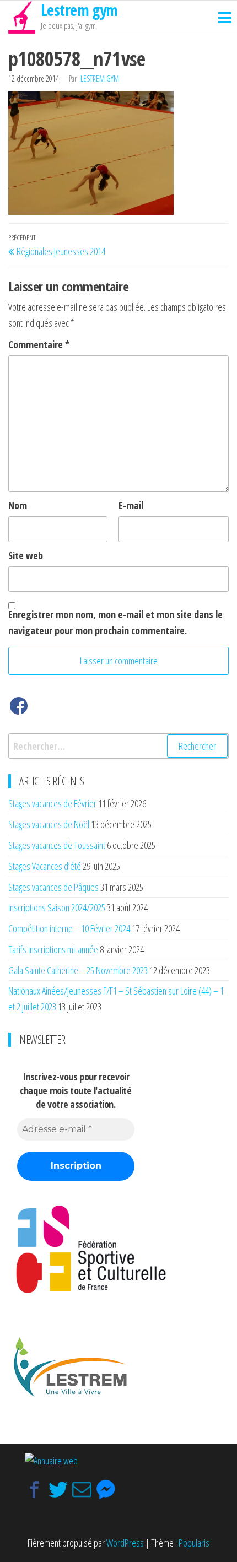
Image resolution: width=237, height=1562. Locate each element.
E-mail (130, 505)
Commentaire (38, 344)
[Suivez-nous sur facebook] (19, 708)
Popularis (194, 1542)
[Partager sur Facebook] (34, 1489)
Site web (25, 555)
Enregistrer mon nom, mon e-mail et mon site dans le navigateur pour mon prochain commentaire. (115, 622)
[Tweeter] (58, 1489)
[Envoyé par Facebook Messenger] (105, 1489)
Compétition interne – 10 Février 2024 (69, 928)
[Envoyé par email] (81, 1489)
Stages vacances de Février (52, 803)
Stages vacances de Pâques (53, 887)
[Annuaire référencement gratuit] (51, 1460)
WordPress (125, 1542)
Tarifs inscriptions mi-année (53, 949)
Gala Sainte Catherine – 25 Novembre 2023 (78, 970)
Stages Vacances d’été (44, 866)
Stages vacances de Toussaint (56, 845)
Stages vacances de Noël (48, 824)
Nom (17, 505)
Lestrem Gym (99, 78)
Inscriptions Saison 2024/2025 (56, 907)
